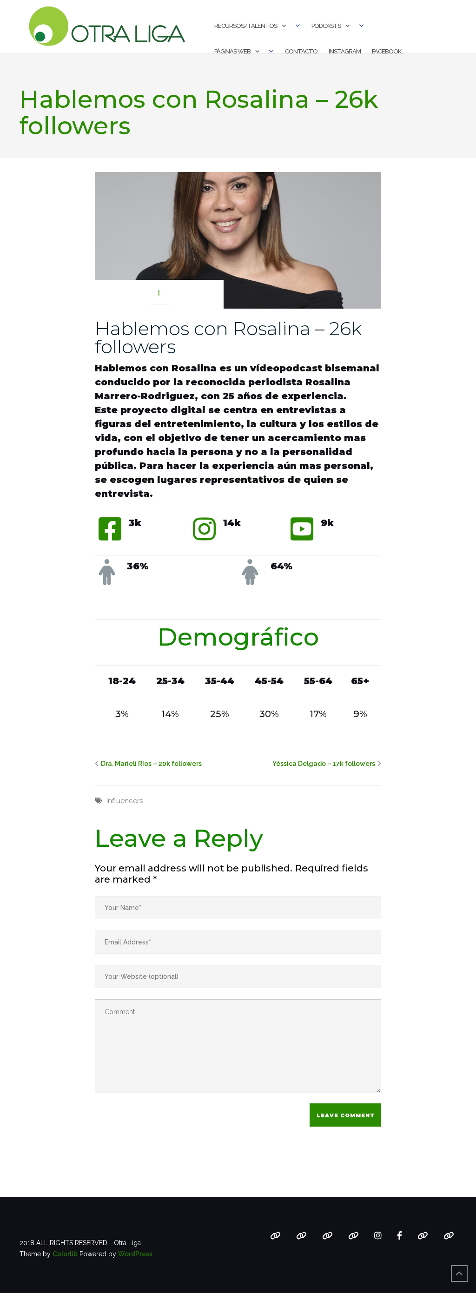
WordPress (135, 1254)
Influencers (124, 801)
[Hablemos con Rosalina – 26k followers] (238, 240)
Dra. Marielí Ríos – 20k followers (151, 763)
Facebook (386, 51)
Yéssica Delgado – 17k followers (323, 763)
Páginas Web (232, 51)
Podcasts (326, 25)
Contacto (301, 51)
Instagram (345, 51)
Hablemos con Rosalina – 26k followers (228, 337)
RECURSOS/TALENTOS (245, 25)
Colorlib (65, 1254)
